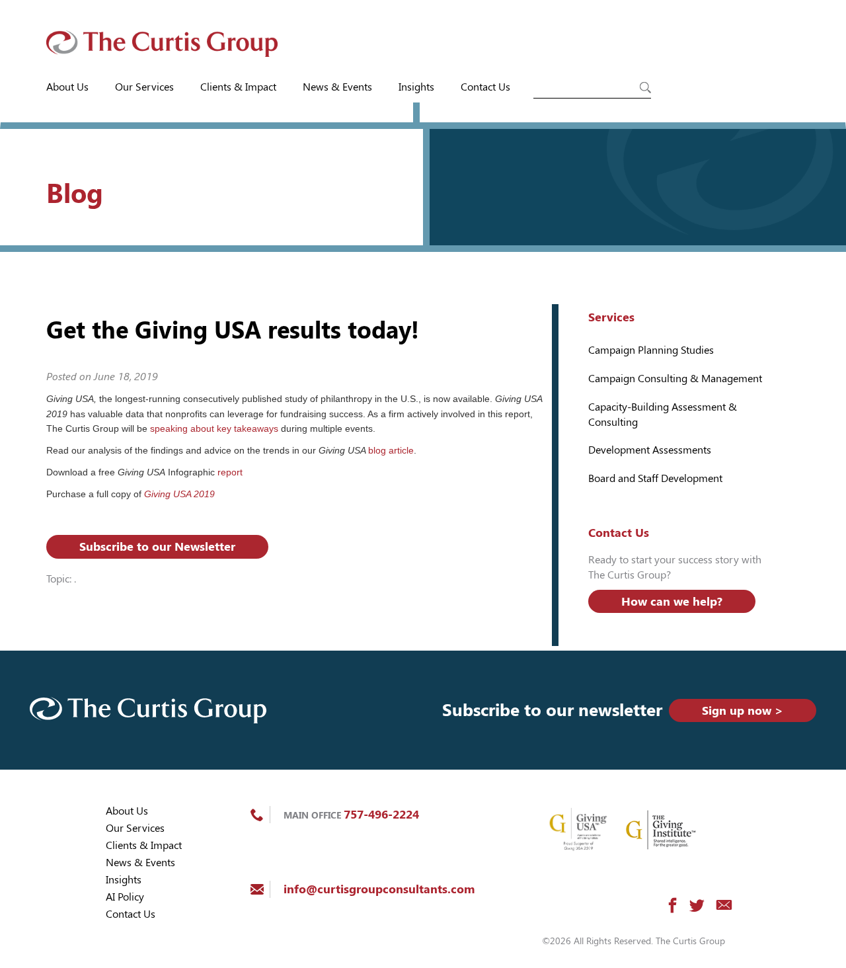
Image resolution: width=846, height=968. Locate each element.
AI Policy (125, 897)
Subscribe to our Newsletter (157, 546)
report (230, 472)
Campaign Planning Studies (651, 350)
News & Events (337, 87)
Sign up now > (742, 710)
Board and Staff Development (655, 478)
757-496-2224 (381, 814)
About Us (67, 87)
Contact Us (485, 87)
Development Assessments (649, 450)
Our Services (144, 87)
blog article (391, 450)
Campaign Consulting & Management (675, 378)
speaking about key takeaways (214, 428)
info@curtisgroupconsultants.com (379, 889)
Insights (416, 87)
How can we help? (671, 601)
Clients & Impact (238, 87)
